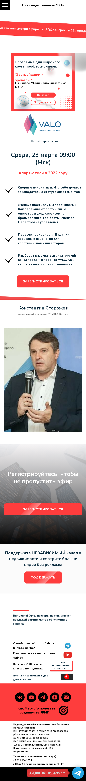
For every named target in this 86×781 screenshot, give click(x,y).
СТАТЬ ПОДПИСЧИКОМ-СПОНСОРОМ (61, 665)
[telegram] (43, 697)
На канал (43, 95)
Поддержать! (43, 102)
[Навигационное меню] (5, 5)
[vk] (20, 697)
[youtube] (31, 697)
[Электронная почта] (66, 697)
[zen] (54, 697)
